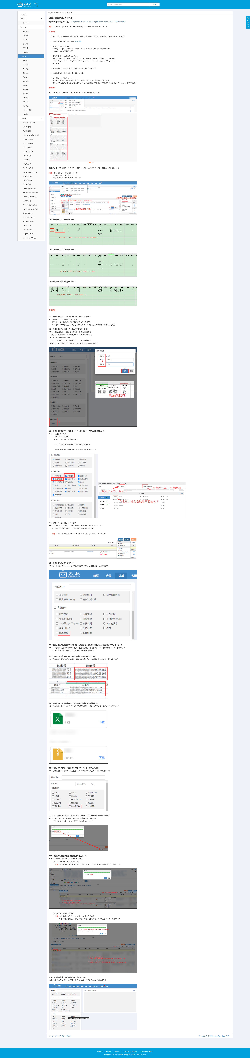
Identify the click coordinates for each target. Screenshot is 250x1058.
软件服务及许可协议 (147, 1051)
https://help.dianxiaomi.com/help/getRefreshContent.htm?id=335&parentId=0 (99, 22)
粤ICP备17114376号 (140, 1054)
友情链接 (126, 1051)
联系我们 (117, 1051)
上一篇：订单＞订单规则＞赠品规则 (60, 1036)
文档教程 (50, 13)
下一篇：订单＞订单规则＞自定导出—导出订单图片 (214, 1036)
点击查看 (78, 41)
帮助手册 (36, 4)
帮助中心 (100, 1051)
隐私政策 (134, 1051)
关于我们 (108, 1051)
